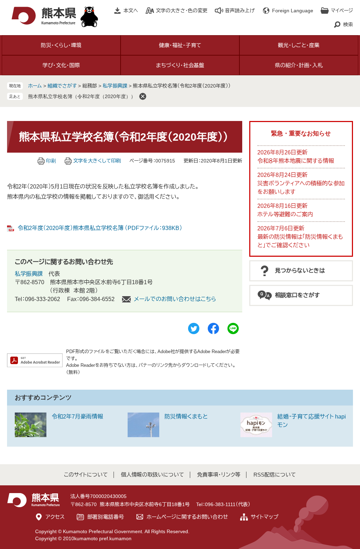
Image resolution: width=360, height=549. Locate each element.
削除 (142, 96)
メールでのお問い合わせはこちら (175, 299)
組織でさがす (62, 86)
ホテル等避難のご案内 (285, 214)
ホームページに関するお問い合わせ (187, 517)
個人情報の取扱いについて (152, 475)
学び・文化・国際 (61, 65)
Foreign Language (292, 10)
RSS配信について (274, 475)
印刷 (51, 161)
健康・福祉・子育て (180, 45)
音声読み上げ (240, 10)
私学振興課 (115, 86)
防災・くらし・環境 (61, 45)
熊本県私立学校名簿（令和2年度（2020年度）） (82, 96)
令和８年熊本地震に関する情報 (295, 161)
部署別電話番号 (105, 517)
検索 (348, 24)
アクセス (55, 517)
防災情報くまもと (186, 417)
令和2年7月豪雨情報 (77, 417)
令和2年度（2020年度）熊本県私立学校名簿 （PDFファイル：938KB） (100, 228)
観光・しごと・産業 (299, 45)
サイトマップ (264, 517)
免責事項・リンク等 (218, 475)
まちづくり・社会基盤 (180, 65)
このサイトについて (86, 475)
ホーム (35, 86)
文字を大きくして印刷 (97, 161)
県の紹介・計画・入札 (299, 65)
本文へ (130, 10)
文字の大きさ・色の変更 (181, 10)
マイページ (342, 10)
